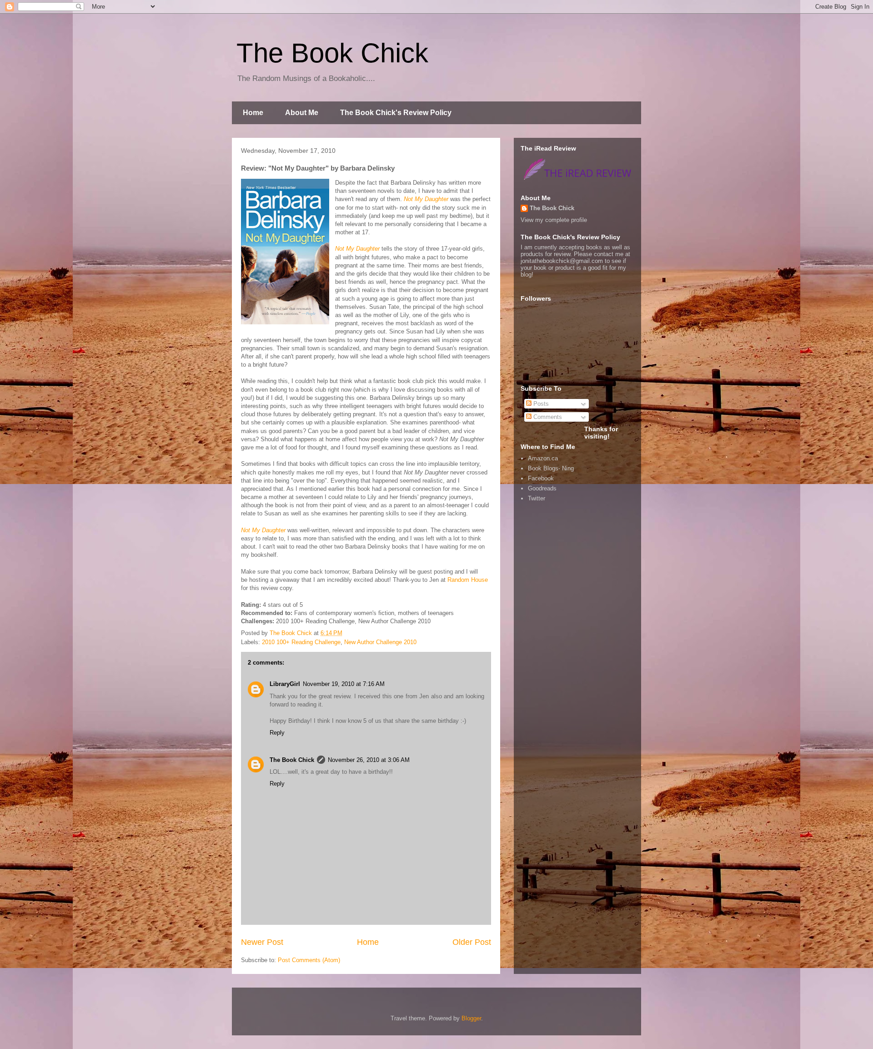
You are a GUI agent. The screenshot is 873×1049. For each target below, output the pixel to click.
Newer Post (262, 942)
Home (253, 112)
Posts (540, 403)
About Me (301, 112)
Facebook (541, 478)
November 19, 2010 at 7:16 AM (344, 684)
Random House (467, 579)
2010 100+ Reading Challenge (301, 642)
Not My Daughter (426, 199)
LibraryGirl (285, 684)
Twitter (536, 498)
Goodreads (542, 488)
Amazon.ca (543, 458)
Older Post (471, 942)
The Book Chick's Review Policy (396, 112)
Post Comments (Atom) (309, 960)
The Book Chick (332, 53)
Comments (547, 417)
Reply (277, 732)
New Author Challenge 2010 (380, 642)
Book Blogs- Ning (551, 468)
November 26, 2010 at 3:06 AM (369, 759)
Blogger (471, 1018)
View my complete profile (554, 220)
